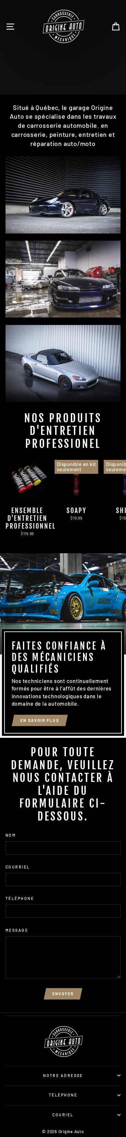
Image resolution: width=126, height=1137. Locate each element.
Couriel (62, 1114)
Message (16, 930)
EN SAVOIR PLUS (34, 85)
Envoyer (63, 993)
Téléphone (19, 898)
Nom (10, 835)
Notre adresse (63, 1075)
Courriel (17, 867)
